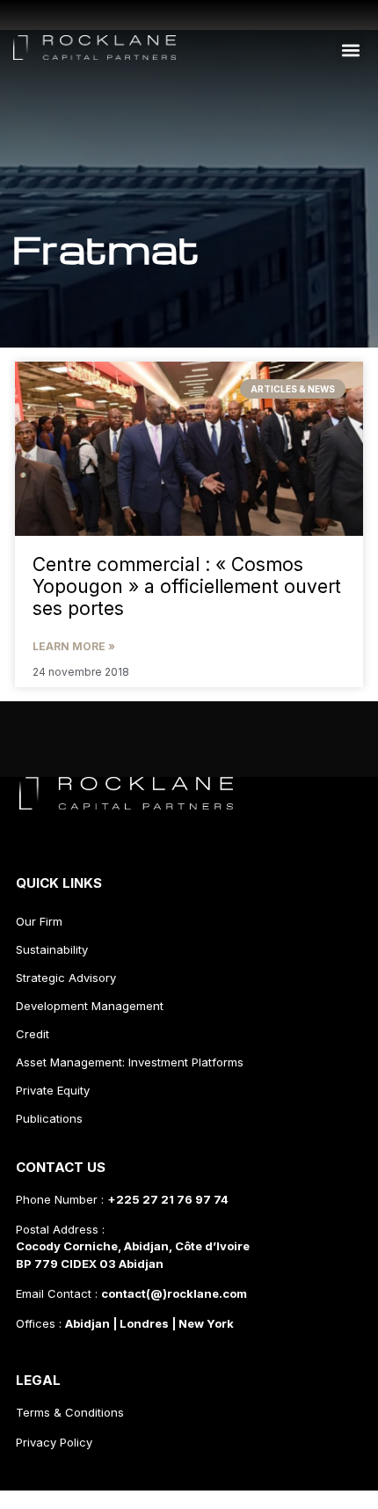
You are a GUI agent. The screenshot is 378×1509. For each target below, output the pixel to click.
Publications (49, 1118)
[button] (350, 49)
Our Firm (39, 921)
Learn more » (74, 646)
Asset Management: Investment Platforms (130, 1062)
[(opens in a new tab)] (189, 449)
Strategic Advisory (66, 978)
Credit (32, 1034)
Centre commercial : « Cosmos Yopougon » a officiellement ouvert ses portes (187, 586)
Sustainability (52, 949)
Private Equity (53, 1090)
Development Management (90, 1006)
